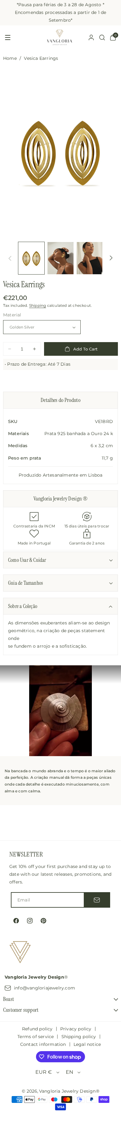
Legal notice (87, 1044)
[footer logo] (20, 953)
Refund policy (37, 1029)
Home (10, 58)
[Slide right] (111, 258)
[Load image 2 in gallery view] (60, 258)
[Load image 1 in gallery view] (31, 258)
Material (12, 315)
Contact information (43, 1044)
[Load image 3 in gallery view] (90, 258)
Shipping (37, 305)
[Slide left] (10, 258)
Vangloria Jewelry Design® (69, 1091)
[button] (7, 37)
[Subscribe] (97, 899)
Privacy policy (76, 1029)
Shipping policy (78, 1036)
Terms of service (35, 1036)
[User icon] (91, 37)
